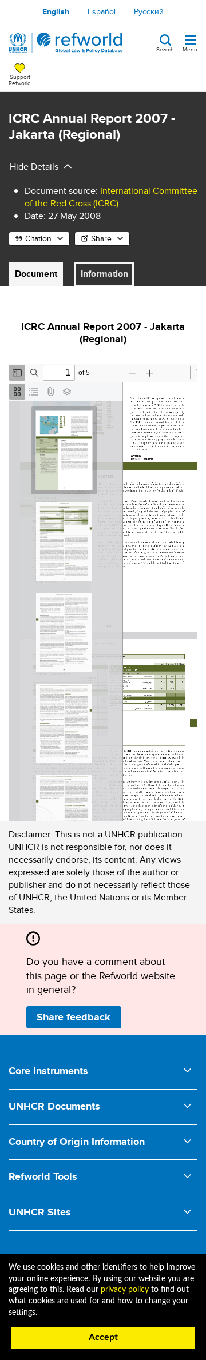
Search (165, 48)
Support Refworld (20, 79)
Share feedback (73, 1017)
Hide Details (34, 166)
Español (102, 11)
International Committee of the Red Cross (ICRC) (111, 197)
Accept (103, 1337)
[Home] (66, 43)
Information (104, 273)
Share (101, 238)
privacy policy (125, 1290)
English (55, 11)
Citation (38, 238)
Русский (149, 11)
